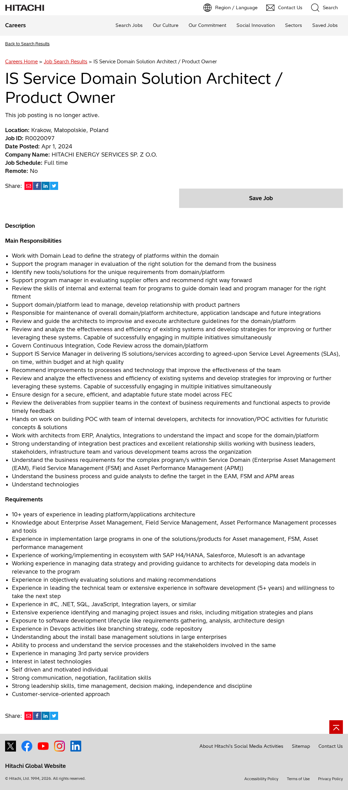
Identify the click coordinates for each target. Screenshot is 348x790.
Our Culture (165, 25)
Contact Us (330, 746)
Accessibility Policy (261, 778)
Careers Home (21, 62)
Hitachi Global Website (35, 765)
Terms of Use (298, 778)
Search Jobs (129, 25)
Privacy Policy (330, 778)
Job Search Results (65, 62)
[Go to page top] (336, 727)
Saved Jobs (325, 25)
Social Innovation (256, 25)
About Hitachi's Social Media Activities (241, 746)
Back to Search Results (27, 43)
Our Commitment (207, 25)
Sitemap (301, 746)
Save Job (261, 198)
